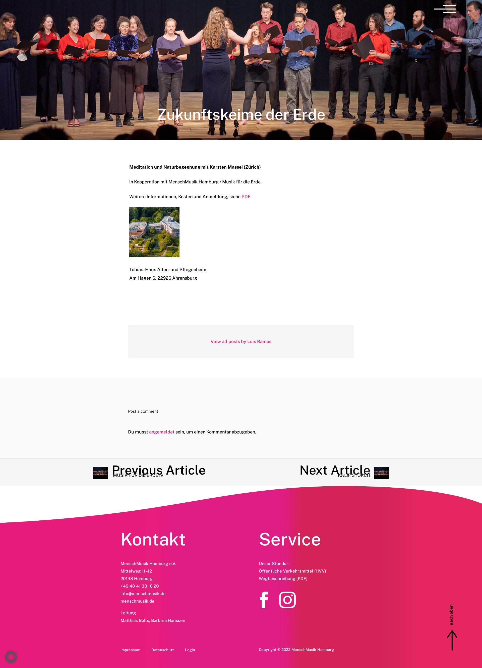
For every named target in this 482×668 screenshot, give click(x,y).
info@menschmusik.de (143, 593)
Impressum (130, 650)
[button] (11, 657)
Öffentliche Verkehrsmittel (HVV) (292, 571)
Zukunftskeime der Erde (241, 114)
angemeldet (161, 431)
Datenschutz (162, 650)
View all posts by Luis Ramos (241, 341)
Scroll (452, 625)
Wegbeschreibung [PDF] (283, 578)
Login (190, 650)
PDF (246, 196)
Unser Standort (274, 563)
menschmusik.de (137, 601)
